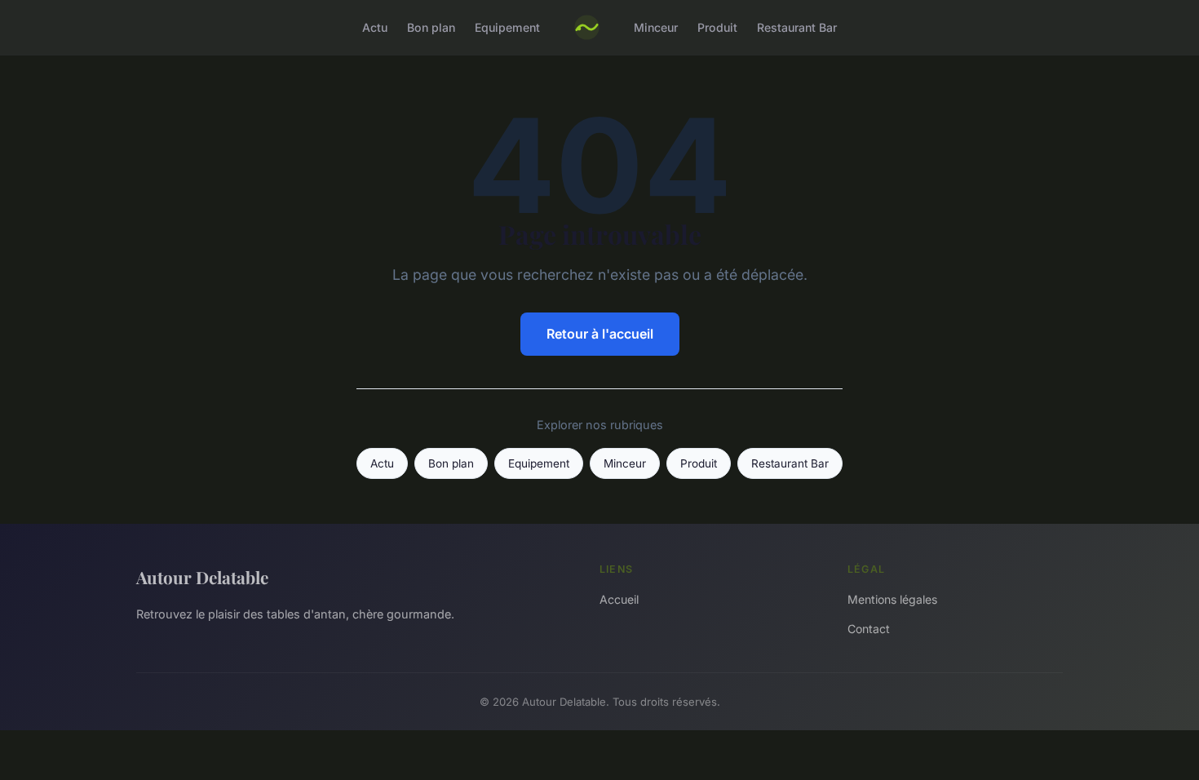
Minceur (656, 27)
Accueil (619, 599)
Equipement (507, 27)
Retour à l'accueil (599, 334)
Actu (374, 27)
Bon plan (431, 27)
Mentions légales (892, 599)
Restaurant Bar (797, 27)
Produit (717, 27)
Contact (868, 629)
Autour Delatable (202, 576)
